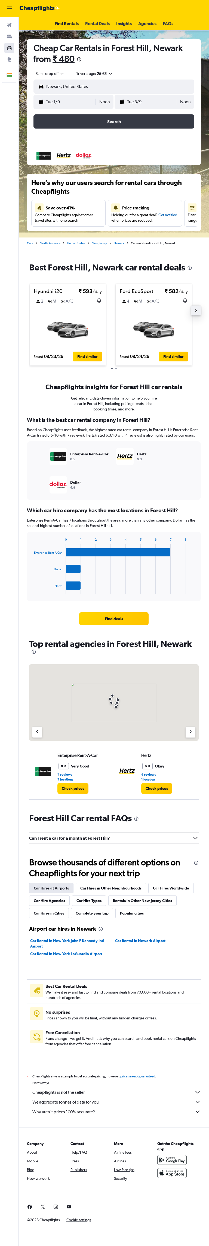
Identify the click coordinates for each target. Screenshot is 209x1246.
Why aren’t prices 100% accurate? (63, 1111)
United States (76, 243)
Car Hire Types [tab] (89, 900)
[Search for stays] (9, 36)
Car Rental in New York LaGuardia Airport (66, 954)
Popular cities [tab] (132, 913)
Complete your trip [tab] (92, 913)
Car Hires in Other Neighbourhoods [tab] (111, 888)
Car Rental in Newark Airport (140, 941)
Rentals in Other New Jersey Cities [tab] (142, 900)
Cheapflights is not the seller (58, 1092)
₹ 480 (64, 59)
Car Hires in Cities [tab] (49, 913)
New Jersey (99, 243)
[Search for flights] (9, 25)
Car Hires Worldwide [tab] (171, 888)
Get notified (167, 215)
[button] (9, 8)
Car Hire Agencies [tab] (49, 900)
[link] (114, 618)
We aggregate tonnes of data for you (65, 1102)
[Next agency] (190, 732)
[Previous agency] (37, 732)
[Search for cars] (9, 47)
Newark (118, 243)
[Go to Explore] (9, 59)
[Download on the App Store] (172, 1173)
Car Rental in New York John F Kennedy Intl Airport (67, 943)
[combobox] (50, 73)
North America (50, 243)
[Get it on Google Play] (172, 1160)
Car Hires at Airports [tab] (51, 888)
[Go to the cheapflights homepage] (40, 8)
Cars (30, 243)
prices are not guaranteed (137, 1076)
